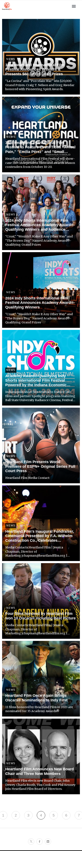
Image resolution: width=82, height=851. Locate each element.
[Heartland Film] (7, 10)
